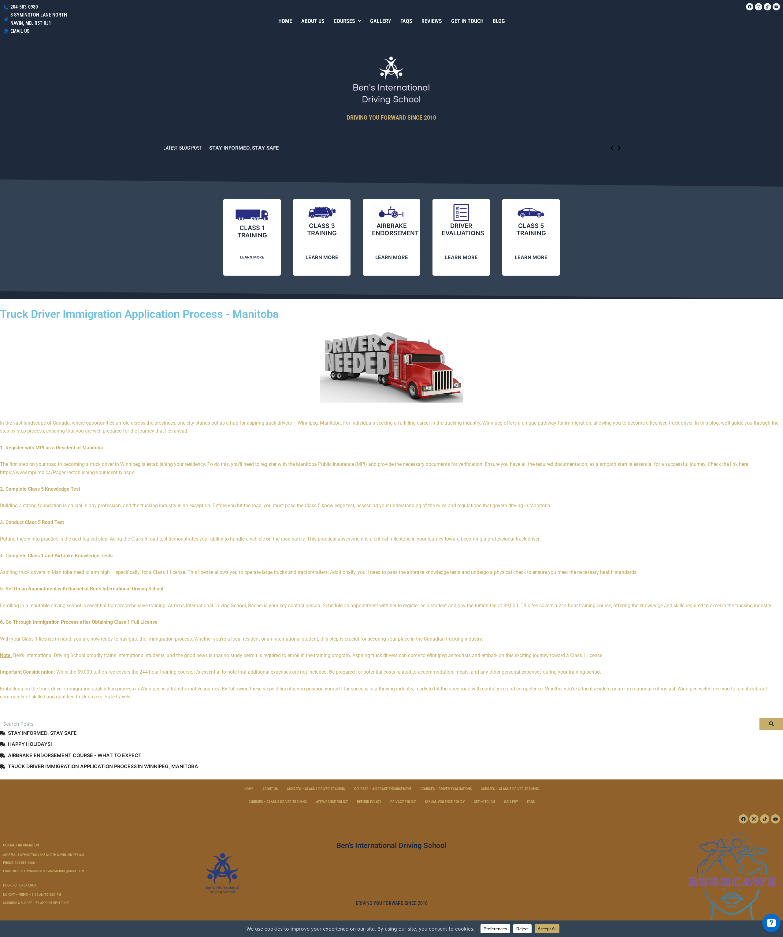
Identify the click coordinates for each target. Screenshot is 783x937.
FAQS (406, 21)
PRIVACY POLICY (403, 802)
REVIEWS (431, 21)
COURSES (344, 21)
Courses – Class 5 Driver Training (510, 789)
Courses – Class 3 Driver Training (278, 802)
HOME (285, 21)
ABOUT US (313, 21)
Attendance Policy (332, 802)
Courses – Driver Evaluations (446, 789)
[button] (347, 21)
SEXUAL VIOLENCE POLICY (445, 802)
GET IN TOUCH (467, 21)
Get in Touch (484, 802)
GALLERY (380, 21)
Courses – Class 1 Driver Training (316, 789)
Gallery (511, 802)
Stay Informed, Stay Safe (244, 148)
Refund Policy (369, 802)
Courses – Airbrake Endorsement (382, 789)
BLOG (499, 21)
